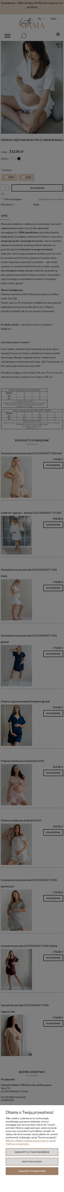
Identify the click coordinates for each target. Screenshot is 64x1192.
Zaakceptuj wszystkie (32, 1171)
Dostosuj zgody (32, 1161)
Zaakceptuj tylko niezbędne (32, 1152)
